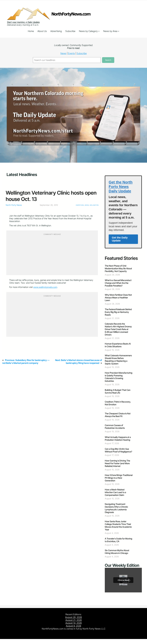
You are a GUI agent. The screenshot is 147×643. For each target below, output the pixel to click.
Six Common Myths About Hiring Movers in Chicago (117, 551)
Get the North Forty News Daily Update (121, 186)
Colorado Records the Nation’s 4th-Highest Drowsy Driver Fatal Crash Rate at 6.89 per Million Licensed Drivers (118, 329)
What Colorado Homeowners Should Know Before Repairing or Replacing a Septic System (118, 359)
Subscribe (82, 53)
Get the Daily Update (120, 239)
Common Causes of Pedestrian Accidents (115, 426)
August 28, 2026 (73, 617)
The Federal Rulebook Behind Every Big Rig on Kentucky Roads (118, 312)
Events (71, 53)
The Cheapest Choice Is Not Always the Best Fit (117, 415)
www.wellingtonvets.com (45, 287)
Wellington (94, 205)
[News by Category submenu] (99, 31)
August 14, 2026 (73, 623)
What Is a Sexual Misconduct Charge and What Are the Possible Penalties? (118, 283)
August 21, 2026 (73, 620)
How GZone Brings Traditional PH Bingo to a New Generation (119, 478)
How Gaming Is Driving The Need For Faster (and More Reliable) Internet (117, 463)
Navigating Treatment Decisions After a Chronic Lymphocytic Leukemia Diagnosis (116, 508)
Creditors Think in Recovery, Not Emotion (118, 403)
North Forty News (14, 205)
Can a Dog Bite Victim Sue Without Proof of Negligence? (118, 450)
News (63, 53)
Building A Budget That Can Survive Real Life (117, 391)
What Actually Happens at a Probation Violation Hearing (118, 438)
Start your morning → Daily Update (23, 22)
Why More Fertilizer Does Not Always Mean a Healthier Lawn (118, 297)
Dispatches (80, 205)
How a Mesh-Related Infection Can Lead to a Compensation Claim (115, 492)
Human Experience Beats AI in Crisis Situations (118, 345)
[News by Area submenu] (118, 31)
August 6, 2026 (73, 625)
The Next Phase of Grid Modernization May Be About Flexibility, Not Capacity (118, 268)
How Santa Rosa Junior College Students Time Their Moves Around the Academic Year (118, 525)
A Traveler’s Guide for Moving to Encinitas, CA (118, 540)
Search (108, 60)
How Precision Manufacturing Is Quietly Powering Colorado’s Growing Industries (118, 376)
